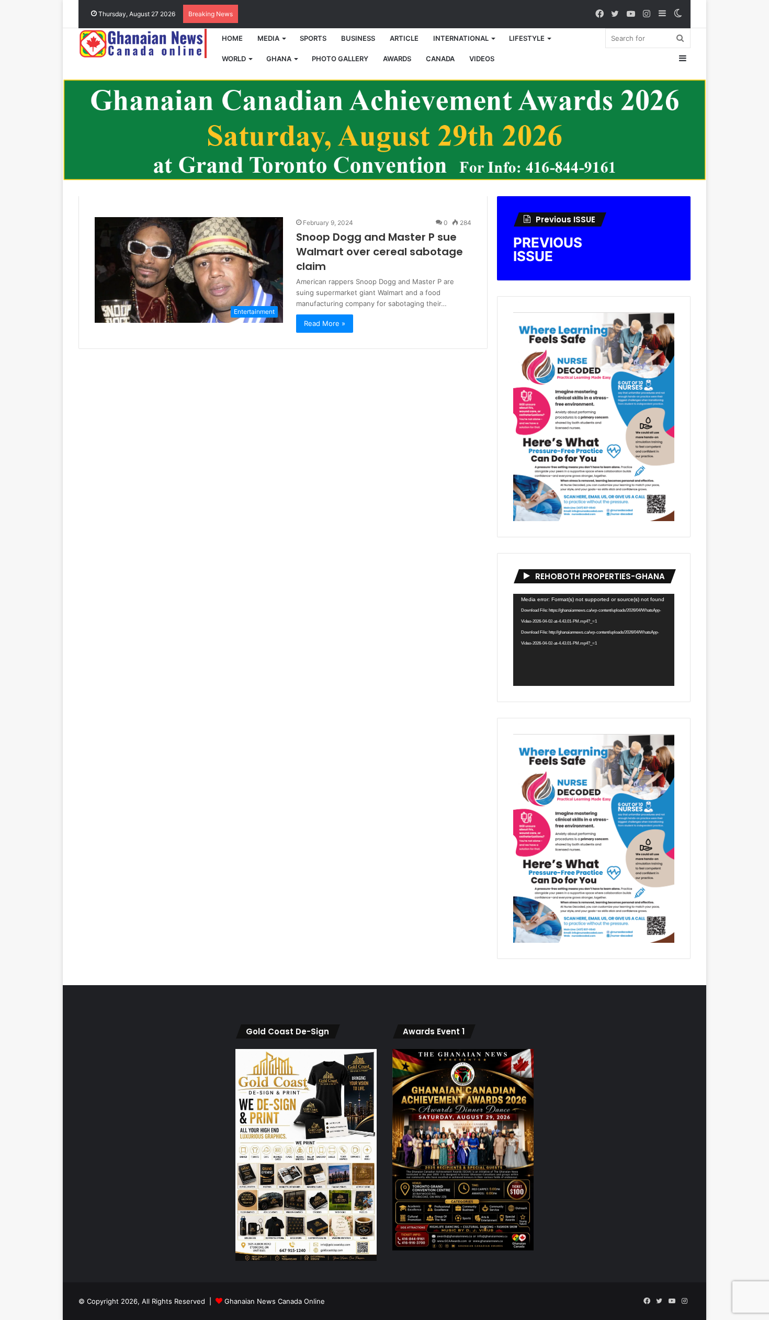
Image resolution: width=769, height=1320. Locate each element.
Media (268, 38)
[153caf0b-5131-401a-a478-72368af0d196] (463, 1248)
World (234, 58)
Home (232, 38)
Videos (481, 58)
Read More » (324, 323)
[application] (593, 640)
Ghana (278, 58)
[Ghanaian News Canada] (146, 43)
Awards (397, 58)
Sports (313, 38)
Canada (440, 58)
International (461, 38)
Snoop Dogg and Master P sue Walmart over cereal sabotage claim (379, 252)
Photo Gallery (340, 58)
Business (358, 38)
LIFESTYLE (527, 38)
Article (404, 38)
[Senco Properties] (384, 129)
